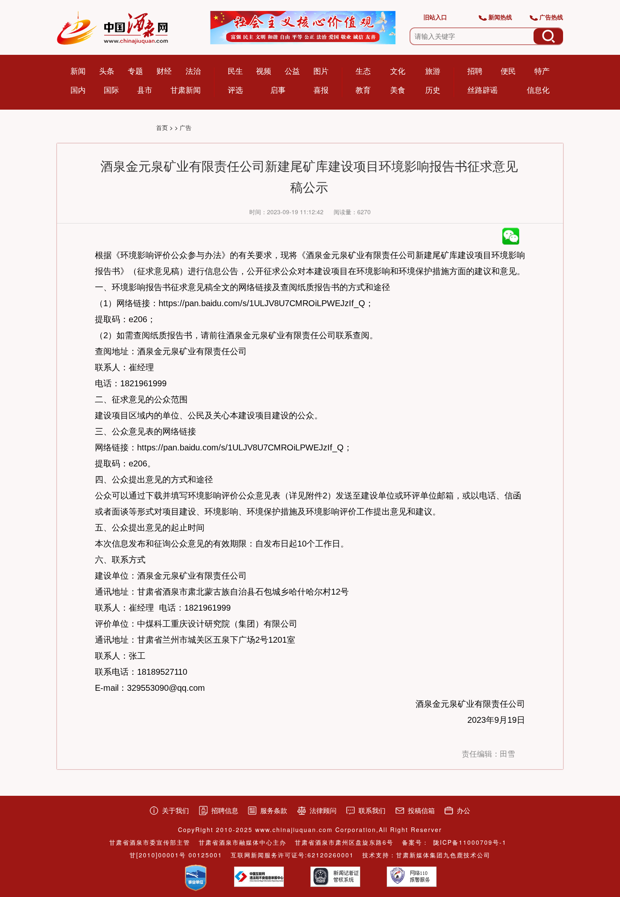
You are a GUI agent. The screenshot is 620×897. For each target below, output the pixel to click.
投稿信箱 (421, 810)
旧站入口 (435, 17)
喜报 (321, 89)
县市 (144, 89)
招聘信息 (224, 810)
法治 (193, 70)
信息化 (538, 89)
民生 (235, 70)
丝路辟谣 (482, 89)
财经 (164, 70)
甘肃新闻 (185, 89)
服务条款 (273, 810)
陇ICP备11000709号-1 (470, 842)
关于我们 (175, 810)
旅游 (432, 70)
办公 (463, 810)
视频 (263, 70)
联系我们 (372, 810)
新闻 (78, 70)
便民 (508, 70)
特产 (542, 70)
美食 (397, 89)
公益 (292, 70)
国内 (78, 89)
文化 (397, 70)
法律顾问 (323, 810)
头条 (106, 70)
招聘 (475, 70)
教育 (363, 89)
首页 (162, 127)
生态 (363, 70)
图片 (321, 70)
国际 (111, 89)
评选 (235, 89)
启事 (278, 89)
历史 (432, 89)
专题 (135, 70)
